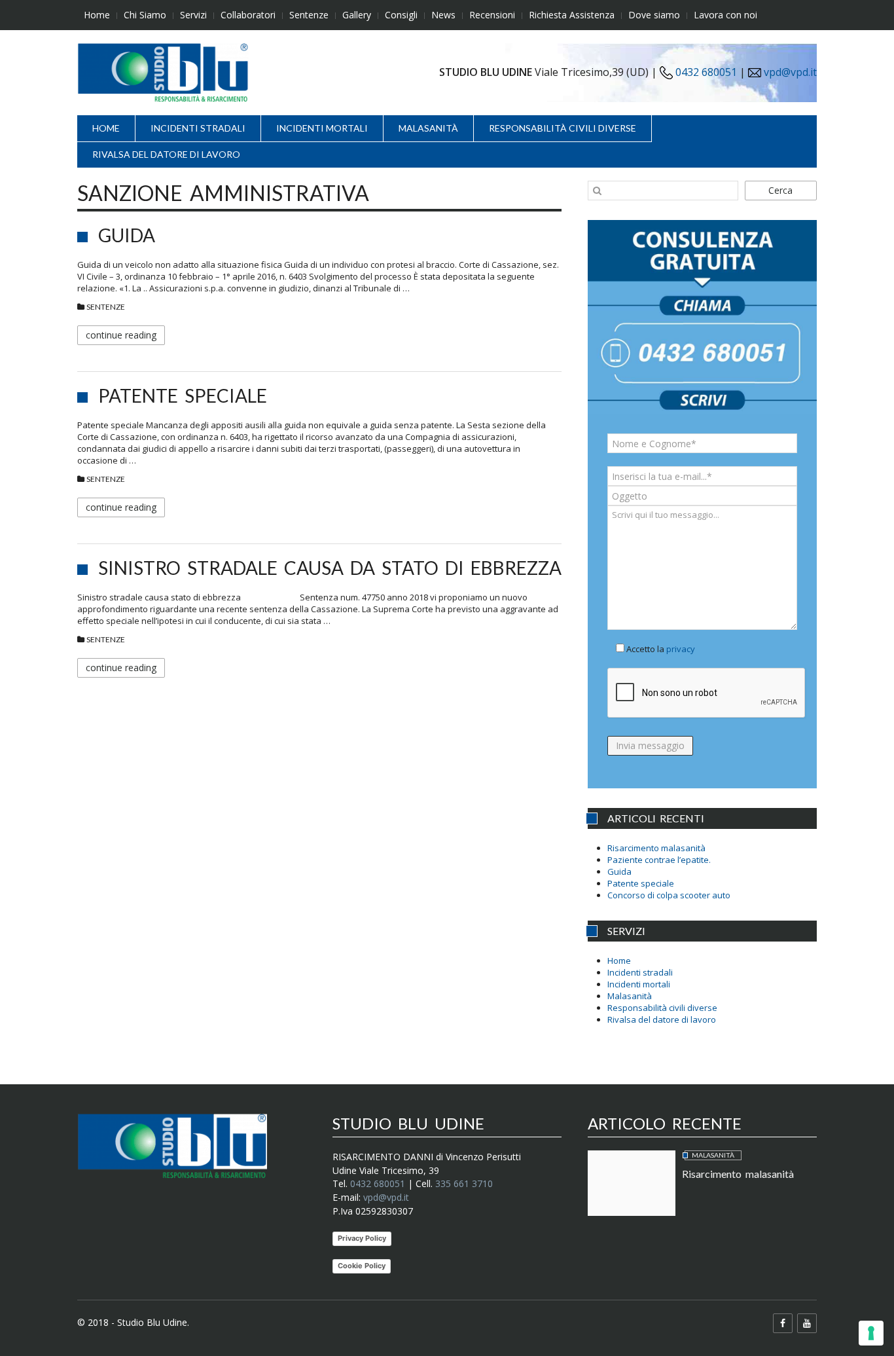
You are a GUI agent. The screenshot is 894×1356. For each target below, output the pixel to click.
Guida (126, 235)
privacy (680, 649)
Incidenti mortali (322, 128)
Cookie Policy (361, 1265)
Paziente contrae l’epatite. (659, 860)
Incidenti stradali (198, 128)
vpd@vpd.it (790, 72)
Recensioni (492, 15)
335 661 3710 (464, 1183)
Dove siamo (654, 15)
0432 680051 (705, 72)
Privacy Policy (362, 1238)
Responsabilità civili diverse (562, 128)
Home (97, 15)
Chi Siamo (145, 15)
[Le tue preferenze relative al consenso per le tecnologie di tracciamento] (871, 1333)
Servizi (193, 15)
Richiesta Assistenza (572, 15)
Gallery (356, 15)
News (443, 15)
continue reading (121, 335)
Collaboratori (248, 15)
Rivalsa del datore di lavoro (166, 154)
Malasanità (428, 128)
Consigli (401, 15)
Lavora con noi (725, 15)
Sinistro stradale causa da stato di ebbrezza (330, 568)
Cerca (780, 190)
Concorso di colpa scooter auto (668, 895)
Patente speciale (182, 395)
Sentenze (309, 15)
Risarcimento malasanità (656, 848)
